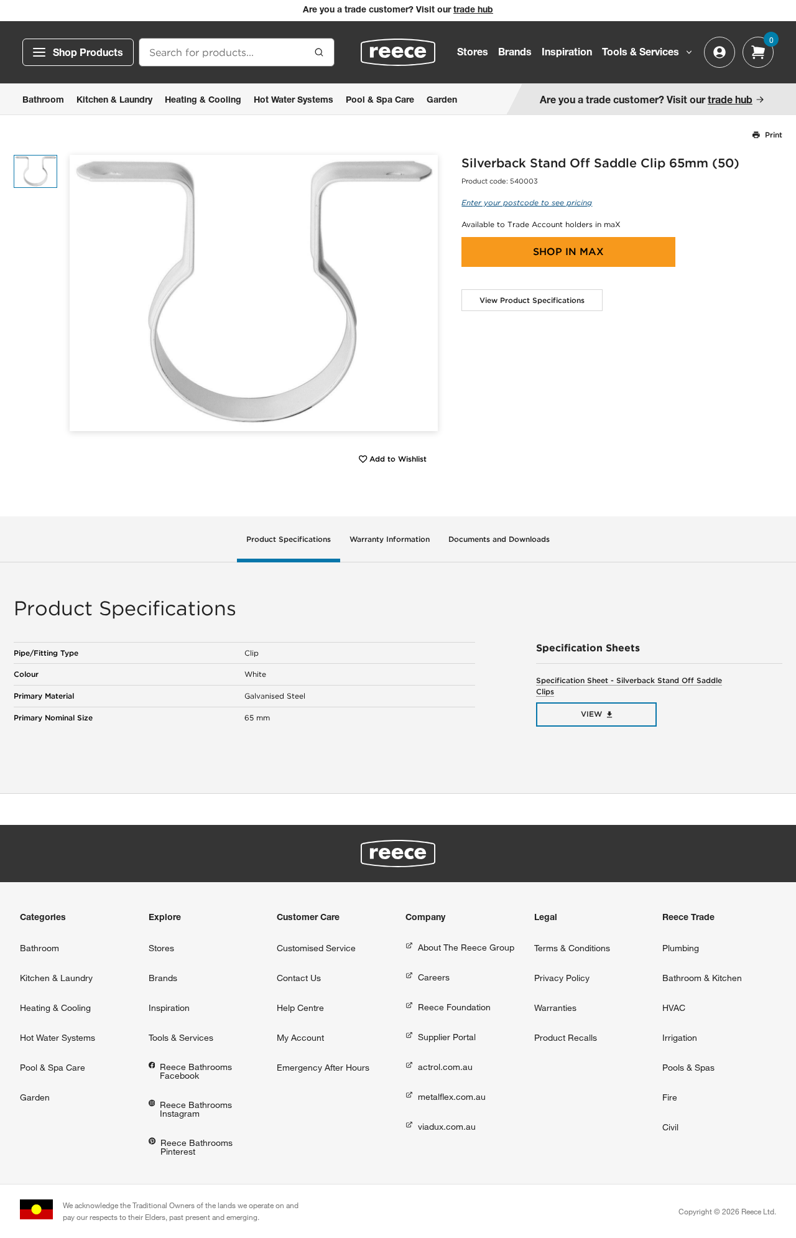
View (591, 714)
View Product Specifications (532, 300)
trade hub (473, 10)
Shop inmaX (568, 252)
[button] (424, 293)
